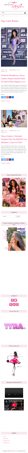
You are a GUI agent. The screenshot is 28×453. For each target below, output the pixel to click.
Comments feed (7, 440)
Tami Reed (5, 130)
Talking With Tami (13, 450)
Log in (5, 436)
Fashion (6, 71)
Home (3, 15)
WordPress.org (6, 442)
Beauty (6, 132)
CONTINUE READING (5, 100)
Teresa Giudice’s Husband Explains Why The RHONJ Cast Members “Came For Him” (14, 139)
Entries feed (6, 438)
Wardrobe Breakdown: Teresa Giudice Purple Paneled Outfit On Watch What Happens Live (13, 78)
